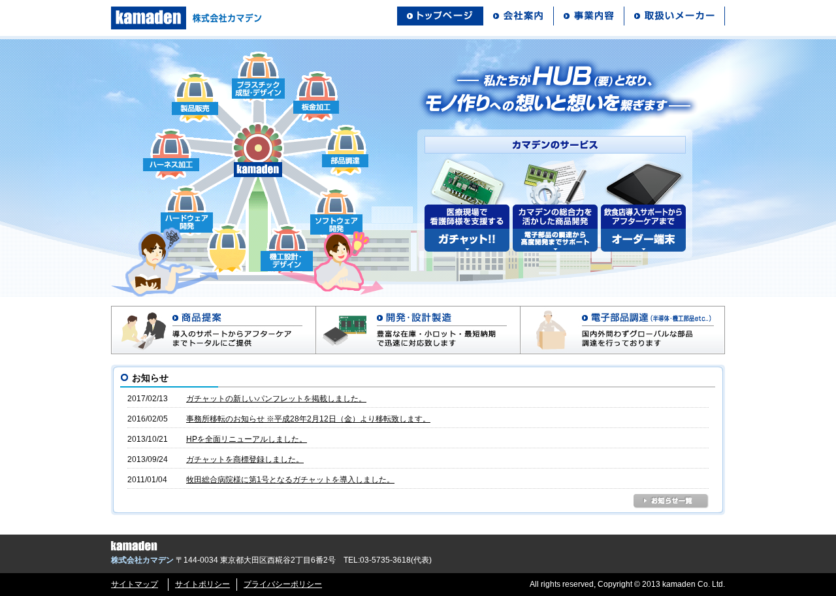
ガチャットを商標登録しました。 (245, 459)
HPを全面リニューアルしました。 (246, 439)
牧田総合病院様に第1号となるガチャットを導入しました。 (290, 479)
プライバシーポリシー (283, 584)
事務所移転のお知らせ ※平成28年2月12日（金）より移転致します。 (308, 418)
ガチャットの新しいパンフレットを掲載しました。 (276, 398)
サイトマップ (134, 584)
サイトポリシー (202, 584)
